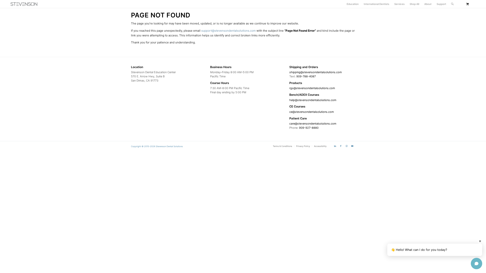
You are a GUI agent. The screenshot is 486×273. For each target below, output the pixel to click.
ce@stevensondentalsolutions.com (311, 111)
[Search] (452, 4)
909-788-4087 (306, 76)
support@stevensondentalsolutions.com (228, 30)
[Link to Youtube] (352, 146)
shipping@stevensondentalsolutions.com (315, 72)
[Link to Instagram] (346, 146)
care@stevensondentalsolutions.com (312, 123)
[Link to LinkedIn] (335, 146)
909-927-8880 (309, 127)
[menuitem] (352, 4)
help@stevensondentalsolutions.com (312, 100)
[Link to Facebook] (341, 146)
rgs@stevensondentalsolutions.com (312, 88)
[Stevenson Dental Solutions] (24, 4)
